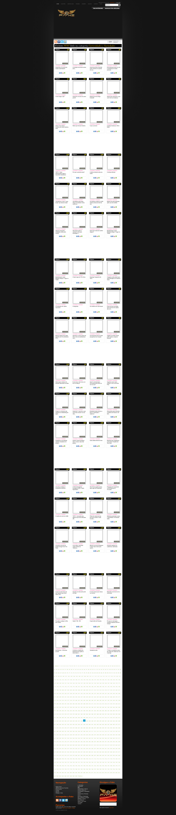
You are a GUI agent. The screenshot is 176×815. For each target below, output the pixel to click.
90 (109, 673)
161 (92, 683)
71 (69, 673)
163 (98, 683)
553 (71, 738)
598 (57, 745)
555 (76, 738)
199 (60, 690)
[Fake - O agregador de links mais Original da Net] (108, 801)
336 (92, 707)
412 (95, 717)
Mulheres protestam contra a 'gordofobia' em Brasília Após (113, 517)
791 (106, 769)
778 (71, 769)
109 (87, 676)
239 (100, 693)
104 (74, 676)
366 (106, 710)
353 (71, 710)
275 (63, 700)
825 (63, 776)
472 (55, 728)
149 (60, 683)
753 (71, 765)
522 (55, 734)
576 (65, 741)
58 (109, 669)
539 (100, 734)
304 (73, 703)
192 (108, 686)
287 (95, 700)
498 (57, 731)
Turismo (79, 803)
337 (95, 707)
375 (63, 714)
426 (65, 721)
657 (81, 752)
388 (98, 714)
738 (98, 762)
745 (116, 762)
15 (85, 666)
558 (84, 738)
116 (106, 676)
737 (95, 762)
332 (81, 707)
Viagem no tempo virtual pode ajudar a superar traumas (113, 337)
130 (76, 679)
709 (87, 758)
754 (73, 765)
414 (100, 717)
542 (108, 734)
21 (97, 666)
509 (87, 731)
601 (65, 745)
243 (111, 693)
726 (65, 762)
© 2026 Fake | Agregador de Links (61, 810)
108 (85, 676)
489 (100, 728)
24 (104, 666)
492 (108, 728)
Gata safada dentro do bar (96, 440)
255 (76, 697)
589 (100, 741)
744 (114, 762)
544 (114, 734)
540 (103, 734)
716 (106, 758)
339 (100, 707)
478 (71, 728)
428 (71, 721)
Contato (57, 790)
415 (103, 717)
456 (79, 724)
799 (60, 772)
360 (89, 710)
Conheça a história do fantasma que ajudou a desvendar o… (78, 651)
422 (55, 721)
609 (87, 745)
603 (71, 745)
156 (79, 683)
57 (107, 669)
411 (92, 717)
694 (114, 755)
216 (106, 690)
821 (119, 772)
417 (108, 717)
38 (67, 669)
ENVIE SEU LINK (71, 3)
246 (119, 693)
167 (108, 683)
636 (92, 748)
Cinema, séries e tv (82, 790)
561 (92, 738)
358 (84, 710)
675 (63, 755)
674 (60, 755)
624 (60, 748)
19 (93, 666)
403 (71, 717)
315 (103, 703)
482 (81, 728)
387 (95, 714)
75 (78, 673)
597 (55, 745)
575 (63, 741)
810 (89, 772)
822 (55, 776)
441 (106, 721)
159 (87, 683)
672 (55, 755)
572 (55, 741)
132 (81, 679)
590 (103, 741)
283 (84, 700)
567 (108, 738)
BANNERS (84, 3)
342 (108, 707)
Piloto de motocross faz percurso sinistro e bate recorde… (95, 517)
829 (73, 776)
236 (92, 693)
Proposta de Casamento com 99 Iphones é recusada (113, 488)
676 (65, 755)
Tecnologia (80, 802)
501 (65, 731)
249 (60, 697)
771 (119, 765)
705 (76, 758)
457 (81, 724)
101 (66, 676)
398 (57, 717)
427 (68, 721)
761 (92, 765)
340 (103, 707)
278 (71, 700)
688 (98, 755)
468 (111, 724)
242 (108, 693)
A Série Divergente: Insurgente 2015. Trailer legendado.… (78, 488)
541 (106, 734)
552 (68, 738)
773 (57, 769)
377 (68, 714)
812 (95, 772)
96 (54, 676)
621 (119, 745)
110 (90, 676)
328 (71, 707)
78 (84, 673)
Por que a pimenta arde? (79, 172)
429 (73, 721)
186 (92, 686)
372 (55, 714)
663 (98, 752)
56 (105, 669)
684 (87, 755)
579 (73, 741)
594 (114, 741)
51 (95, 669)
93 (116, 673)
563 (98, 738)
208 (84, 690)
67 (60, 673)
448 (57, 724)
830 (76, 776)
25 (106, 666)
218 (111, 690)
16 (87, 666)
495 (116, 728)
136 (92, 679)
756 (79, 765)
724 (60, 762)
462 (95, 724)
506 (79, 731)
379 (73, 714)
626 (65, 748)
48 (88, 669)
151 (65, 683)
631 (79, 748)
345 (116, 707)
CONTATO (96, 3)
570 (116, 738)
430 (76, 721)
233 (84, 693)
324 (60, 707)
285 (89, 700)
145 (116, 679)
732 (81, 762)
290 (103, 700)
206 (79, 690)
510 (89, 731)
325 (63, 707)
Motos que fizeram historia (79, 125)
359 (87, 710)
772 (55, 769)
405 (76, 717)
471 (119, 724)
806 (79, 772)
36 (63, 669)
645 (116, 748)
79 (86, 673)
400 (63, 717)
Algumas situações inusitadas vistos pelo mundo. (60, 232)
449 (60, 724)
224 (60, 693)
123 (57, 679)
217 (108, 690)
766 (106, 765)
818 (111, 772)
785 (89, 769)
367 (108, 710)
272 (55, 700)
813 (98, 772)
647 (55, 752)
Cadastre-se (112, 2)
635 (89, 748)
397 (55, 717)
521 (119, 731)
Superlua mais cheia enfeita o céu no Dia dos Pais (113, 383)
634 (87, 748)
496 (119, 728)
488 (98, 728)
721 (119, 758)
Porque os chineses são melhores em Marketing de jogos (61, 412)
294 (114, 700)
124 (60, 679)
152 (68, 683)
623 (57, 748)
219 (114, 690)
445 (116, 721)
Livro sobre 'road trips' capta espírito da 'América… (78, 547)
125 (63, 679)
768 (111, 765)
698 (57, 758)
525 (63, 734)
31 (119, 666)
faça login (118, 2)
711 (92, 758)
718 (111, 758)
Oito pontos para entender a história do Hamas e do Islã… (113, 412)
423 (57, 721)
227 (68, 693)
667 (108, 752)
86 (101, 673)
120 (117, 676)
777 (68, 769)
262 (95, 697)
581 (79, 741)
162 (95, 683)
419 (114, 717)
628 (71, 748)
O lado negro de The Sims (79, 277)
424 (60, 721)
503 (71, 731)
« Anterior (56, 666)
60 (114, 669)
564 (100, 738)
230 (76, 693)
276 (65, 700)
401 (65, 717)
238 (98, 693)
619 (114, 745)
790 (103, 769)
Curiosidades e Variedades (60, 65)
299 (60, 703)
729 (73, 762)
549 (60, 738)
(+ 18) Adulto (80, 785)
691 (106, 755)
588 (98, 741)
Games (79, 792)
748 (57, 765)
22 (99, 666)
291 (106, 700)
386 (92, 714)
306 (79, 703)
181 (79, 686)
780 (76, 769)
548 (57, 738)
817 (108, 772)
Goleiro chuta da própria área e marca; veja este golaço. (78, 442)
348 (57, 710)
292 (108, 700)
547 (55, 738)
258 (84, 697)
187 (95, 686)
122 (55, 679)
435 (89, 721)
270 (116, 697)
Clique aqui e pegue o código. (68, 807)
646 (119, 748)
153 (71, 683)
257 (81, 697)
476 (65, 728)
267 (108, 697)
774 (60, 769)
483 (84, 728)
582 (81, 741)
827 (68, 776)
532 (81, 734)
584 (87, 741)
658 (84, 752)
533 (84, 734)
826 (65, 776)
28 (112, 666)
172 (55, 686)
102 (69, 676)
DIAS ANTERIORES (98, 8)
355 (76, 710)
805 (76, 772)
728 (71, 762)
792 (108, 769)
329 (73, 707)
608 (84, 745)
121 (119, 676)
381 (79, 714)
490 (103, 728)
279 (73, 700)
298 (57, 703)
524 (60, 734)
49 (90, 669)
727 (68, 762)
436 (92, 721)
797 (55, 772)
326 (65, 707)
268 (111, 697)
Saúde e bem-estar (82, 801)
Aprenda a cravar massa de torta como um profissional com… (79, 337)
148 (57, 683)
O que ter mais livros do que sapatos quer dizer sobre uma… (61, 593)
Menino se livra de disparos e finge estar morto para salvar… (96, 547)
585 (89, 741)
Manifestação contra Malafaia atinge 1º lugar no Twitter (113, 232)
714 (100, 758)
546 (119, 734)
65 (56, 673)
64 (54, 673)
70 (67, 673)
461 (92, 724)
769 (114, 765)
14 (82, 666)
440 (103, 721)
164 (100, 683)
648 (57, 752)
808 (84, 772)
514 (100, 731)
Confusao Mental (111, 172)
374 (60, 714)
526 (65, 734)
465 (103, 724)
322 (55, 707)
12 (78, 666)
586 (92, 741)
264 (100, 697)
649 (60, 752)
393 (111, 714)
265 (103, 697)
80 (88, 673)
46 (84, 669)
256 (79, 697)
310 (89, 703)
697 (55, 758)
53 (99, 669)
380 (76, 714)
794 (114, 769)
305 (76, 703)
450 (63, 724)
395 (116, 714)
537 (95, 734)
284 (87, 700)
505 (76, 731)
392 (108, 714)
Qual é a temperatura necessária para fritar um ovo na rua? (96, 383)
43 (78, 669)
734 (87, 762)
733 (84, 762)
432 (81, 721)
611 (92, 745)
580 (76, 741)
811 (92, 772)
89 (107, 673)
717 (108, 758)
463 (98, 724)
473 (57, 728)
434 (87, 721)
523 (57, 734)
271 (119, 697)
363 (98, 710)
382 (81, 714)
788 (98, 769)
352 (68, 710)
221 (119, 690)
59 (112, 669)
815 (103, 772)
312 (95, 703)
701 (65, 758)
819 (114, 772)
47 (86, 669)
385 (89, 714)
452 (68, 724)
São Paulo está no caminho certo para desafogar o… (77, 232)
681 (79, 755)
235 (89, 693)
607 (81, 745)
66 (58, 673)
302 (68, 703)
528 (71, 734)
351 (65, 710)
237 (95, 693)
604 (73, 745)
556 (79, 738)
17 (89, 666)
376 (65, 714)
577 (68, 741)
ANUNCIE (90, 3)
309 (87, 703)
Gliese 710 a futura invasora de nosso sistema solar (61, 127)
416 (106, 717)
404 (73, 717)
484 (87, 728)
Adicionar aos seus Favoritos (62, 788)
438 (98, 721)
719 (114, 758)
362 (95, 710)
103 (71, 676)
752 (68, 765)
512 (95, 731)
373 (57, 714)
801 (65, 772)
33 (56, 669)
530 (76, 734)
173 (57, 686)
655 (76, 752)
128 (71, 679)
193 (111, 686)
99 (60, 676)
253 (71, 697)
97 (56, 676)
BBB (79, 787)
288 (98, 700)
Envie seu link (59, 789)
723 (57, 762)
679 (73, 755)
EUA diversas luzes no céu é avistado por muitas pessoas (113, 69)
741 (106, 762)
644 (114, 748)
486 (92, 728)
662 (95, 752)
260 (89, 697)
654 (73, 752)
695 (116, 755)
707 (81, 758)
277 (68, 700)
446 (119, 721)
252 (68, 697)
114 (101, 676)
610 (89, 745)
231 (79, 693)
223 (57, 693)
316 (106, 703)
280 (76, 700)
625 (63, 748)
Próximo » (80, 776)
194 (114, 686)
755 (76, 765)
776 (65, 769)
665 (103, 752)
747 (55, 765)
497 (55, 731)
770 (116, 765)
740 (103, 762)
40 (71, 669)
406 (79, 717)
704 (73, 758)
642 (108, 748)
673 (57, 755)
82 (92, 673)
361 (92, 710)
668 (111, 752)
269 (114, 697)
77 (82, 673)
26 (108, 666)
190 (103, 686)
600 (63, 745)
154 (73, 683)
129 (73, 679)
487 (95, 728)
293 (111, 700)
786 (92, 769)
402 (68, 717)
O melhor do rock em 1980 (61, 516)
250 (63, 697)
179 (73, 686)
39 (69, 669)
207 (81, 690)
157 (81, 683)
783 (84, 769)
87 (103, 673)
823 (57, 776)
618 (111, 745)
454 (73, 724)
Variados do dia (93, 650)
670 (116, 752)
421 (119, 717)
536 (92, 734)
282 (81, 700)
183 (84, 686)
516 (106, 731)
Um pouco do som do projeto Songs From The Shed (61, 547)
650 (63, 752)
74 (75, 673)
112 (95, 676)
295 (116, 700)
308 (84, 703)
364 (100, 710)
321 (119, 703)
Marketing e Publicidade (83, 796)
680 (76, 755)
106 (79, 676)
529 (73, 734)
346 (119, 707)
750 (63, 765)
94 (118, 673)
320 (116, 703)
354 (73, 710)
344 (114, 707)
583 (84, 741)
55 (103, 669)
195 (116, 686)
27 (110, 666)
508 (84, 731)
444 (114, 721)
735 (89, 762)
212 (95, 690)
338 (98, 707)
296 (119, 700)
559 (87, 738)
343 (111, 707)
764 (100, 765)
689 (100, 755)
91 (112, 673)
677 (68, 755)
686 (92, 755)
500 (63, 731)
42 (75, 669)
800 (63, 772)
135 (89, 679)
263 (98, 697)
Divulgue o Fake (59, 792)
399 (60, 717)
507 (81, 731)
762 (95, 765)
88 (105, 673)
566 (106, 738)
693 (111, 755)
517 (108, 731)
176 (65, 686)
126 (65, 679)
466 (106, 724)
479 (73, 728)
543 (111, 734)
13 (80, 666)
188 (98, 686)
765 (103, 765)
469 (114, 724)
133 (84, 679)
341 (106, 707)
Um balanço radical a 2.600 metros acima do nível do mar (96, 203)
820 (116, 772)
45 (82, 669)
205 (76, 690)
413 (98, 717)
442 (108, 721)
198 (57, 690)
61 (116, 669)
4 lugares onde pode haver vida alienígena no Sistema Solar (113, 278)
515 (103, 731)
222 (55, 693)
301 (65, 703)
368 (111, 710)
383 (84, 714)
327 (68, 707)
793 (111, 769)
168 (111, 683)
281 (79, 700)
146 (119, 679)
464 (100, 724)
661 (92, 752)
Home (58, 3)
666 (106, 752)
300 (63, 703)
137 (95, 679)
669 (114, 752)
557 (81, 738)
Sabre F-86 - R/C (77, 621)
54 (101, 669)
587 (95, 741)
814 (100, 772)
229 (73, 693)
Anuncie (57, 791)
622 (55, 748)
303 (71, 703)
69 (65, 673)
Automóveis (80, 786)
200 (63, 690)
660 (89, 752)
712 (95, 758)
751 (65, 765)
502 (68, 731)
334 (87, 707)
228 (71, 693)
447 (55, 724)
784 (87, 769)
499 (60, 731)
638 (98, 748)
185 (89, 686)
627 (68, 748)
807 (81, 772)
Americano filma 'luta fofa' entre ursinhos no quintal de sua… (96, 69)
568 (111, 738)
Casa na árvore (93, 125)
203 (71, 690)
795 (116, 769)
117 (109, 676)
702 (68, 758)
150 (63, 683)
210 (89, 690)
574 (60, 741)
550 (63, 738)
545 (116, 734)
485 (89, 728)
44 (80, 669)
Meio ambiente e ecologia (83, 797)
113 (98, 676)
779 (73, 769)
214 (100, 690)
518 (111, 731)
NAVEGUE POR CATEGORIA (112, 8)
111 (93, 676)
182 (81, 686)
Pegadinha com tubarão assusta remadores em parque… (61, 442)
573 (57, 741)
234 (87, 693)
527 (68, 734)
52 (97, 669)
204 (73, 690)
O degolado (75, 306)
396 (119, 714)
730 (76, 762)
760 (89, 765)
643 (111, 748)
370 (116, 710)
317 (108, 703)
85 (99, 673)
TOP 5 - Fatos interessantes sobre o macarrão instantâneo (60, 173)
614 (100, 745)
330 (76, 707)
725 (63, 762)
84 (97, 673)
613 (98, 745)
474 (60, 728)
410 (89, 717)
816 (106, 772)
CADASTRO (63, 3)
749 (60, 765)
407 (81, 717)
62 (118, 669)
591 (106, 741)
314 (100, 703)
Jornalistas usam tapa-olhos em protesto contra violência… (79, 203)
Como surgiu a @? (60, 96)
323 (57, 707)
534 (87, 734)
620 (116, 745)
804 (73, 772)
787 (95, 769)
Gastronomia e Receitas (83, 793)
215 (103, 690)
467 (108, 724)
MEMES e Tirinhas (82, 798)
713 (98, 758)
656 (79, 752)
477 (68, 728)
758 (84, 765)
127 (68, 679)
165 (103, 683)
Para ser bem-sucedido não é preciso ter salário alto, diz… (113, 308)
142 (108, 679)
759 (87, 765)
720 (116, 758)
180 (76, 686)
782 (81, 769)
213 (98, 690)
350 (63, 710)
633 (84, 748)
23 (102, 666)
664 (100, 752)
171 (119, 683)
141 (106, 679)
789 (100, 769)
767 (108, 765)
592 (108, 741)
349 (60, 710)
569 (114, 738)
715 (103, 758)
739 (100, 762)
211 (92, 690)
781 (79, 769)
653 (71, 752)
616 (106, 745)
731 (79, 762)
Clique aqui (111, 807)
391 (106, 714)
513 (98, 731)
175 (63, 686)
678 (71, 755)
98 (58, 676)
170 (116, 683)
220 (116, 690)
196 (119, 686)
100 (63, 676)
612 (95, 745)
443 (111, 721)
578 (71, 741)
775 (63, 769)
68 (63, 673)
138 (98, 679)
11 (76, 666)
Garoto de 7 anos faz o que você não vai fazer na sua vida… (79, 412)
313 (98, 703)
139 (100, 679)
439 (100, 721)
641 (106, 748)
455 (76, 724)
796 (119, 769)
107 (82, 676)
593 (111, 741)
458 (84, 724)
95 (120, 673)
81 (90, 673)
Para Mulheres (81, 800)
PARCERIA (78, 3)
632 (81, 748)
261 (92, 697)
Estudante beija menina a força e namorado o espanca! (96, 412)
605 (76, 745)
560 (89, 738)
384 (87, 714)
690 (103, 755)
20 (95, 666)
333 (84, 707)
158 (84, 683)
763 (98, 765)
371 (119, 710)
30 (116, 666)
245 (116, 693)
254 (73, 697)
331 (79, 707)
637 (95, 748)
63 (120, 669)
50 (92, 669)
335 (89, 707)
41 (73, 669)
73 (73, 673)
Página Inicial (58, 786)
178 (71, 686)
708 (84, 758)
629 (73, 748)
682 (81, 755)
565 (103, 738)
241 (106, 693)
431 (79, 721)
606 (79, 745)
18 (91, 666)
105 (77, 676)
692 (108, 755)
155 (76, 683)
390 (103, 714)
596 (119, 741)
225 (63, 693)
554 (73, 738)
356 (79, 710)
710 (89, 758)
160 (89, 683)
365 (103, 710)
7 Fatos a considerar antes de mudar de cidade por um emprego (113, 651)
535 (89, 734)
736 (92, 762)
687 (95, 755)
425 (63, 721)
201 (65, 690)
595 (116, 741)
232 (81, 693)
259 (87, 697)
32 (54, 669)
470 (116, 724)
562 (95, 738)
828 (71, 776)
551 (65, 738)
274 (60, 700)
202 (68, 690)
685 (89, 755)
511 (92, 731)
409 (87, 717)
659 (87, 752)
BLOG (101, 3)
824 (60, 776)
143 (111, 679)
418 (111, 717)
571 (119, 738)
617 (108, 745)
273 (57, 700)
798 (57, 772)
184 (87, 686)
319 (114, 703)
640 (103, 748)
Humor (79, 795)
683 (84, 755)
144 (114, 679)
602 (68, 745)
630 (76, 748)
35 (60, 669)
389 (100, 714)
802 (68, 772)
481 (79, 728)
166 (106, 683)
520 (116, 731)
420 (116, 717)
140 (103, 679)
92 (114, 673)
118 (111, 676)
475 (63, 728)
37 (65, 669)
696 (119, 755)
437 (95, 721)
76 (80, 673)
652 (68, 752)
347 (55, 710)
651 (65, 752)
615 (103, 745)
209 (87, 690)
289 (100, 700)
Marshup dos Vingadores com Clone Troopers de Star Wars (113, 442)
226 (65, 693)
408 (84, 717)
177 (68, 686)
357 (81, 710)
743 (111, 762)
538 (98, 734)
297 (55, 703)
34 (58, 669)
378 (71, 714)
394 (114, 714)
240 (103, 693)
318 (111, 703)
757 (81, 765)
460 (89, 724)
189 (100, 686)
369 (114, 710)
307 (81, 703)
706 (79, 758)
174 (60, 686)
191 (106, 686)
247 (55, 697)
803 (71, 772)
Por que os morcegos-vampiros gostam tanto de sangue (113, 622)
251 (65, 697)
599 (60, 745)
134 (87, 679)
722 (55, 762)
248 (57, 697)
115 (103, 676)
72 (71, 673)
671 (119, 752)
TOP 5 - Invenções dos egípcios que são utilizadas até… (79, 517)
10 (74, 666)
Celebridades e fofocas (83, 788)
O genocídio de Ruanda (95, 621)
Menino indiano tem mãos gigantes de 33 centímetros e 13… (62, 337)
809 (87, 772)
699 (60, 758)
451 (65, 724)
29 (114, 666)
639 (100, 748)
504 (73, 731)
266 (106, 697)
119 (114, 676)
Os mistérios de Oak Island (96, 306)
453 (71, 724)
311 (92, 703)
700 (63, 758)
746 (119, 762)
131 (79, 679)
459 (87, 724)
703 (71, 758)
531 (79, 734)
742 (108, 762)
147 (55, 683)
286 (92, 700)
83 (95, 673)
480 (76, 728)
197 (55, 690)
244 (114, 693)
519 (114, 731)
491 (106, 728)
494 (114, 728)
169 (114, 683)
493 (111, 728)
